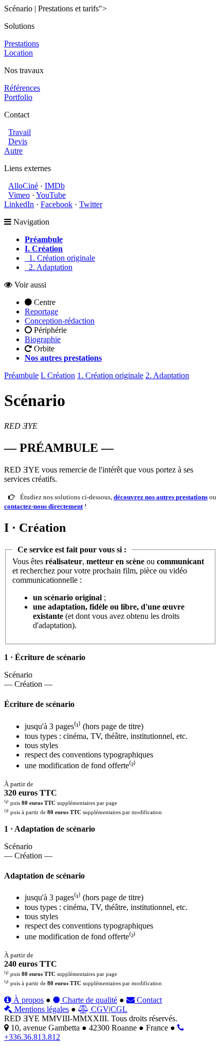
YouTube (51, 195)
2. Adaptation (48, 267)
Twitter (90, 204)
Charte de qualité (88, 1000)
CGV (99, 1009)
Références (22, 87)
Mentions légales (40, 1009)
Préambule (21, 375)
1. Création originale (60, 258)
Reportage (41, 311)
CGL (118, 1009)
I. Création (58, 375)
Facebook (56, 204)
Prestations (21, 43)
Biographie (43, 339)
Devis (17, 141)
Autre (13, 150)
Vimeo (19, 195)
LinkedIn (19, 204)
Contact (148, 1000)
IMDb (55, 185)
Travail (19, 132)
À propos (27, 1000)
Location (18, 52)
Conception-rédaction (60, 320)
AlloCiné (23, 185)
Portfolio (18, 97)
